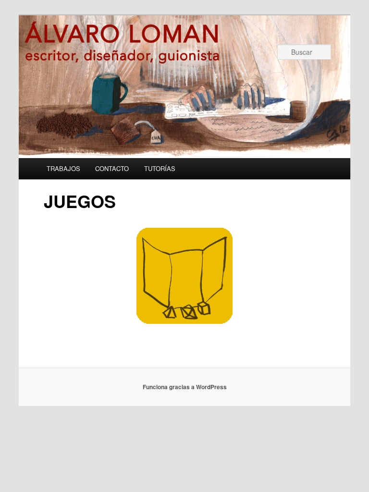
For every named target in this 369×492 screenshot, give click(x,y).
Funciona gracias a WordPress (185, 386)
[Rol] (184, 321)
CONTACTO (112, 168)
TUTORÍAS (159, 168)
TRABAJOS (63, 168)
